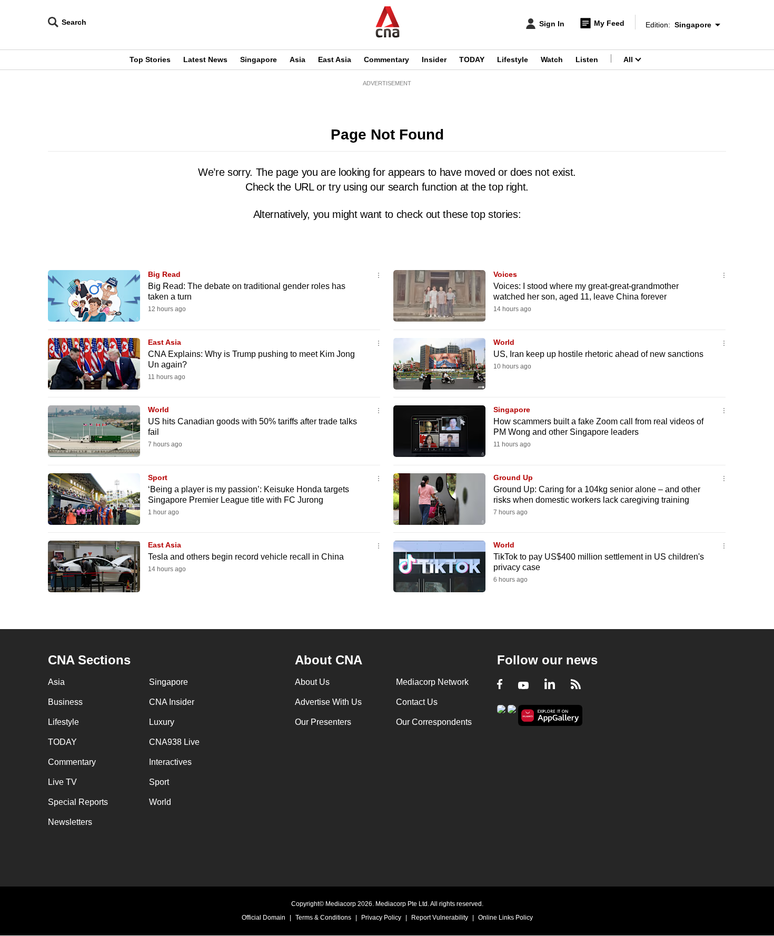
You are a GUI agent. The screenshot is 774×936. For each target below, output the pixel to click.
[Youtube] (523, 685)
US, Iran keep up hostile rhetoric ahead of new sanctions (598, 354)
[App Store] (512, 714)
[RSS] (576, 685)
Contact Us (417, 702)
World (503, 342)
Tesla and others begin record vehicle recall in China (246, 556)
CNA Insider (171, 702)
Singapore (258, 59)
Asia (297, 59)
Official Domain (263, 917)
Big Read (164, 274)
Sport (157, 477)
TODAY (471, 59)
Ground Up (513, 477)
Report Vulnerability (439, 917)
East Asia (334, 59)
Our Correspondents (434, 722)
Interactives (170, 762)
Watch (552, 59)
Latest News (205, 59)
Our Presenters (323, 722)
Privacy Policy (381, 917)
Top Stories (150, 59)
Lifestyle (512, 59)
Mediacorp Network (432, 682)
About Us (312, 682)
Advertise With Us (328, 702)
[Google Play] (501, 714)
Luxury (161, 722)
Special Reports (78, 802)
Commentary (386, 59)
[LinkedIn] (549, 685)
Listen (586, 59)
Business (65, 702)
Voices (505, 274)
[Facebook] (499, 685)
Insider (434, 59)
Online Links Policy (505, 917)
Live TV (62, 782)
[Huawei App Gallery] (550, 715)
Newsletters (70, 822)
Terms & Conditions (323, 917)
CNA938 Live (174, 742)
